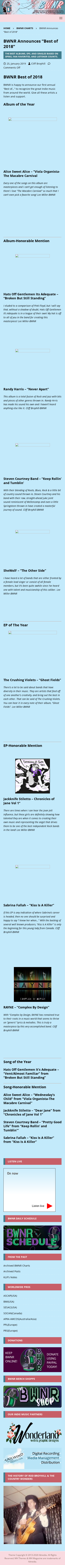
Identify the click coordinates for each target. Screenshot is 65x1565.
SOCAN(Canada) (12, 1313)
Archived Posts (11, 1271)
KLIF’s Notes (10, 1277)
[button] (60, 18)
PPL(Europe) (10, 1324)
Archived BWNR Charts (16, 1265)
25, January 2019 (16, 63)
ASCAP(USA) (10, 1295)
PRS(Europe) (10, 1330)
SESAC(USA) (10, 1307)
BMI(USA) (8, 1301)
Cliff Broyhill (38, 63)
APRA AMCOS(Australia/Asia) (19, 1319)
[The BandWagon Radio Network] (32, 12)
